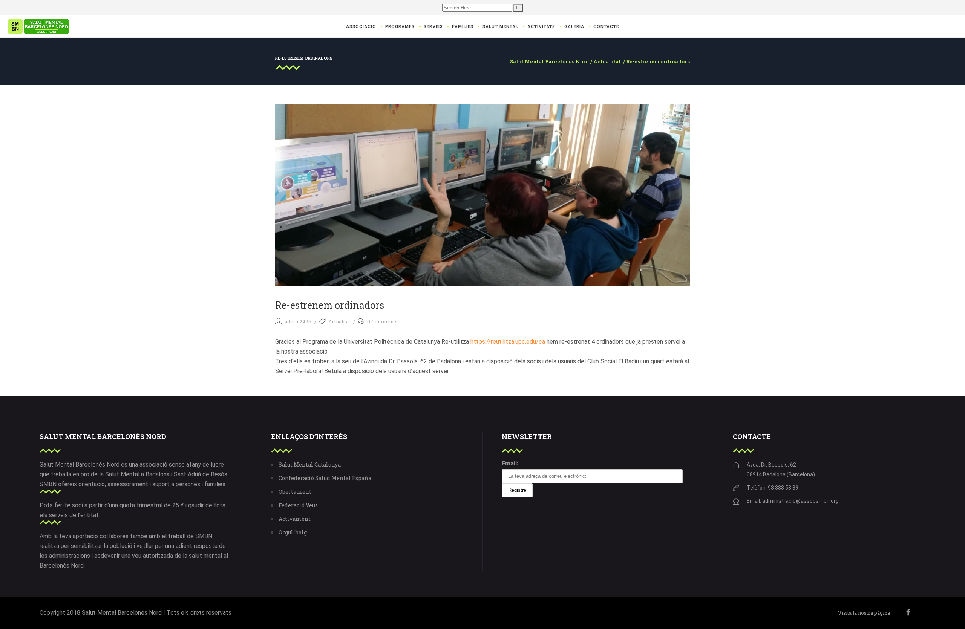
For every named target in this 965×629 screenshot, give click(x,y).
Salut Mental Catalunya (310, 464)
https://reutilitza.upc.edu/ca (507, 341)
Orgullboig (293, 532)
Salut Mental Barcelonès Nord (549, 61)
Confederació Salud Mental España (325, 478)
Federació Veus (298, 505)
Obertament (295, 491)
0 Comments (382, 321)
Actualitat (607, 61)
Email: (510, 463)
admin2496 (298, 321)
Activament (295, 518)
